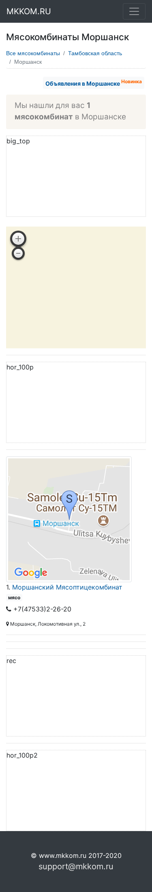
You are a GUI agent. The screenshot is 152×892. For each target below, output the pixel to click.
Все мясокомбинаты (33, 53)
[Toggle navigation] (134, 11)
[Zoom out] (18, 253)
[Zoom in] (18, 239)
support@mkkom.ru (76, 866)
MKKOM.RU (28, 11)
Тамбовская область (95, 53)
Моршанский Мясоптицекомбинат (67, 587)
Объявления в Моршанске (93, 82)
